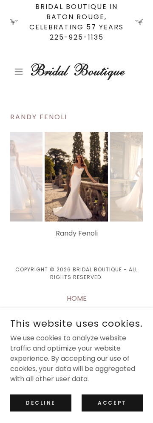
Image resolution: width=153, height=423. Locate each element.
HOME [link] (77, 298)
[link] (76, 72)
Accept (112, 402)
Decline (41, 402)
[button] (20, 71)
